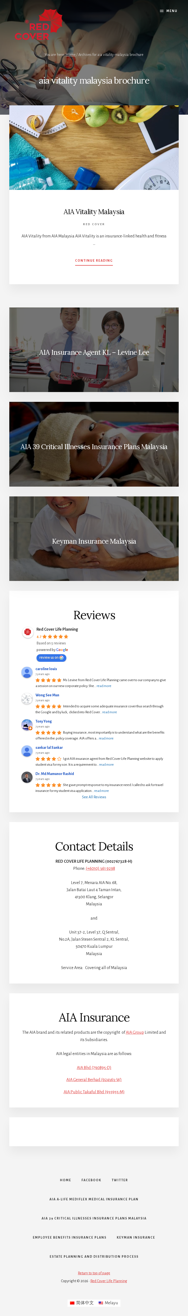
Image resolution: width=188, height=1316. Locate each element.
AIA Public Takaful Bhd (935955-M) (94, 1092)
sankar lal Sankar (49, 748)
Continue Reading (94, 262)
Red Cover (94, 224)
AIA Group (135, 1032)
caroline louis (46, 669)
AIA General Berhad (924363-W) (94, 1080)
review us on (49, 657)
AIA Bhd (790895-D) (94, 1068)
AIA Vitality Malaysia (94, 211)
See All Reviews (94, 797)
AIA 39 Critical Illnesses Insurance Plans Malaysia (94, 446)
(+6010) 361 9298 (100, 868)
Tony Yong (43, 721)
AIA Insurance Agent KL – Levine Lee (94, 352)
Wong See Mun (47, 695)
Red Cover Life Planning (57, 629)
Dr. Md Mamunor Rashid (54, 774)
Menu (171, 11)
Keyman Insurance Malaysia (94, 541)
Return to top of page (94, 1273)
